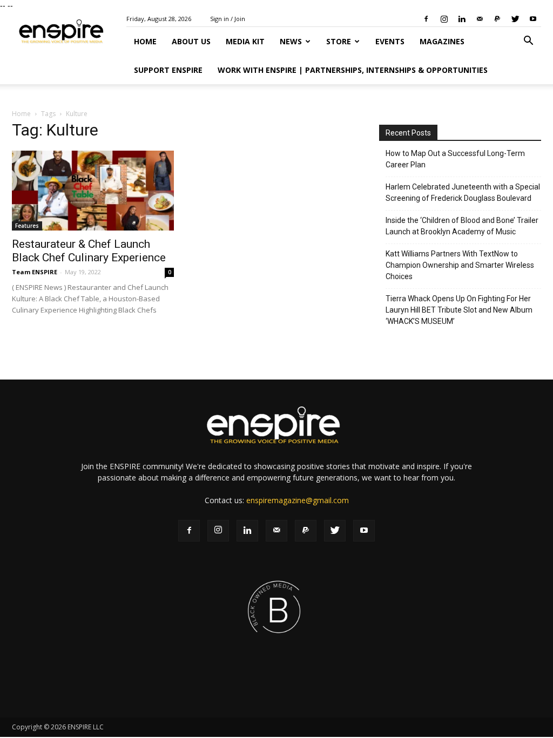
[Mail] (479, 18)
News (291, 41)
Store (338, 41)
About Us (191, 41)
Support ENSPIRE (168, 70)
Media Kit (245, 41)
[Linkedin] (462, 18)
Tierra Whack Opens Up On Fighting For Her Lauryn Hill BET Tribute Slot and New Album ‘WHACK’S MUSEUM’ (459, 310)
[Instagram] (444, 18)
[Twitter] (515, 18)
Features (27, 225)
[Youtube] (533, 18)
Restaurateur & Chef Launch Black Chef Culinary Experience (89, 251)
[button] (528, 42)
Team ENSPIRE (34, 272)
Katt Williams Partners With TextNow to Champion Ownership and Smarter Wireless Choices (460, 265)
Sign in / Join (227, 19)
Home (145, 41)
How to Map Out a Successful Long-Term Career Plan (455, 159)
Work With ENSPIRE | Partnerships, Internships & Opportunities (353, 70)
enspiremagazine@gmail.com (297, 500)
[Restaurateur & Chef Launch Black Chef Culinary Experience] (93, 191)
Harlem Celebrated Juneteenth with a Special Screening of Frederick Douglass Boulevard (463, 192)
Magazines (442, 41)
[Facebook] (426, 18)
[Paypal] (497, 18)
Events (389, 41)
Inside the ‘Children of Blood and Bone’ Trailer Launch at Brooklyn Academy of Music (462, 226)
